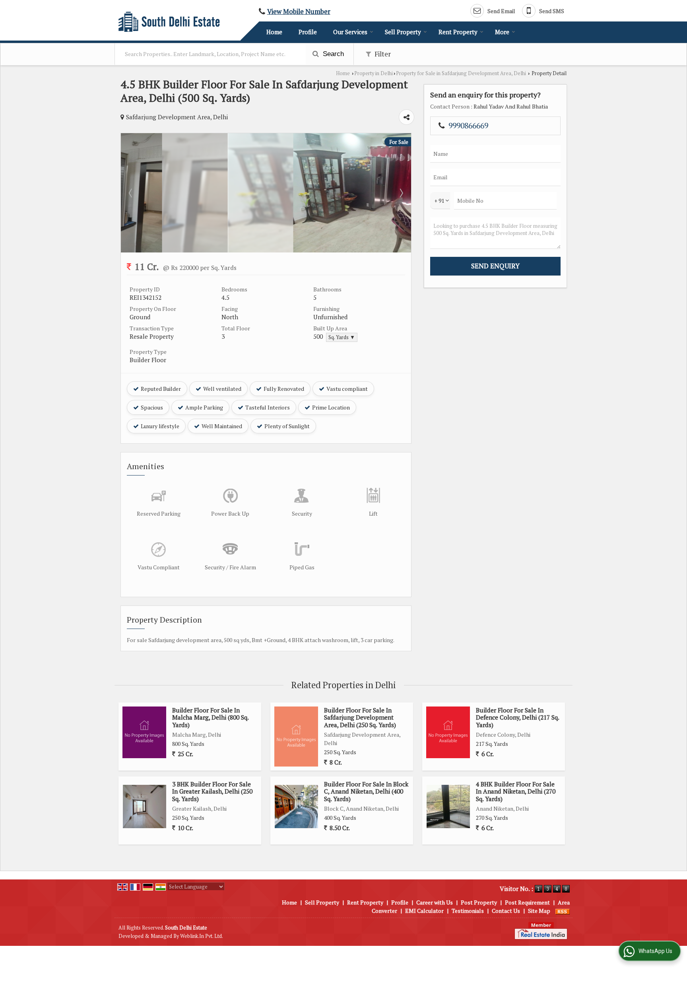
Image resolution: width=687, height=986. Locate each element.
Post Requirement (527, 902)
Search (332, 54)
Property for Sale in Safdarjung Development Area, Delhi (461, 73)
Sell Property (403, 32)
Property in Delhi (373, 73)
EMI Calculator (424, 910)
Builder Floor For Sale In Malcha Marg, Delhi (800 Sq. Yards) (210, 717)
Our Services (350, 32)
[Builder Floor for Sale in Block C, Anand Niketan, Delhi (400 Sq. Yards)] (296, 806)
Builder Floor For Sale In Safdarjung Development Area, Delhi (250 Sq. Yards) (360, 717)
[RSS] (562, 910)
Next (400, 192)
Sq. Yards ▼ (341, 337)
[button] (298, 11)
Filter (382, 54)
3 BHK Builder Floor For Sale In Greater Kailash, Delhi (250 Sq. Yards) (212, 791)
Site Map (539, 910)
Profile (308, 32)
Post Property (479, 902)
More (502, 32)
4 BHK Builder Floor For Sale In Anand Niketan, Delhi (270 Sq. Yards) (515, 791)
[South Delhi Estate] (169, 22)
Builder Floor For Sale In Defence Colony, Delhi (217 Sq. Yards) (517, 717)
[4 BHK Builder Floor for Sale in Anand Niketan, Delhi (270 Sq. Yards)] (448, 806)
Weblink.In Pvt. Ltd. (201, 936)
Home (274, 32)
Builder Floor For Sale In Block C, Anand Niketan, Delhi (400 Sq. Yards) (366, 791)
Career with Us (434, 902)
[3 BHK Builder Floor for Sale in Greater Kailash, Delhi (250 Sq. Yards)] (144, 806)
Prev (131, 192)
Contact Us (506, 910)
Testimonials (468, 910)
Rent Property (458, 32)
